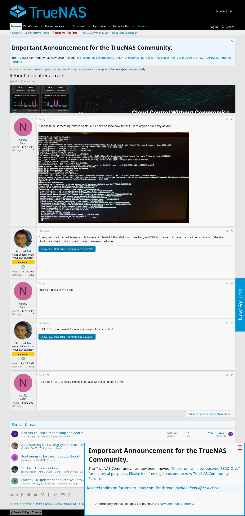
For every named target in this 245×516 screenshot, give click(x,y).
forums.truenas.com (136, 487)
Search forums (33, 32)
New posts (16, 32)
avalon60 (26, 483)
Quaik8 (25, 448)
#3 (231, 283)
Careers (142, 26)
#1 (231, 119)
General (51, 460)
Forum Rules (64, 32)
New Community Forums (176, 503)
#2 (231, 230)
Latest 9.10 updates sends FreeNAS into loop (55, 480)
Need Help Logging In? (125, 32)
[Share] (226, 119)
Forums (16, 26)
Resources (99, 26)
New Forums (240, 304)
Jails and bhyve (53, 448)
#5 (231, 375)
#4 (231, 322)
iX (231, 11)
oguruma (26, 460)
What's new (30, 26)
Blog (46, 32)
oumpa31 (221, 436)
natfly (15, 81)
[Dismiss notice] (231, 42)
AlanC (24, 436)
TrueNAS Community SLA (94, 32)
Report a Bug (121, 26)
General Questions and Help (58, 436)
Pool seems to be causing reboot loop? (50, 456)
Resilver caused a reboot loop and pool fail (53, 433)
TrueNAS (221, 11)
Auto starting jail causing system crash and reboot (59, 444)
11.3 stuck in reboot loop (40, 468)
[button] (41, 26)
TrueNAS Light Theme (27, 512)
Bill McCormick (29, 472)
